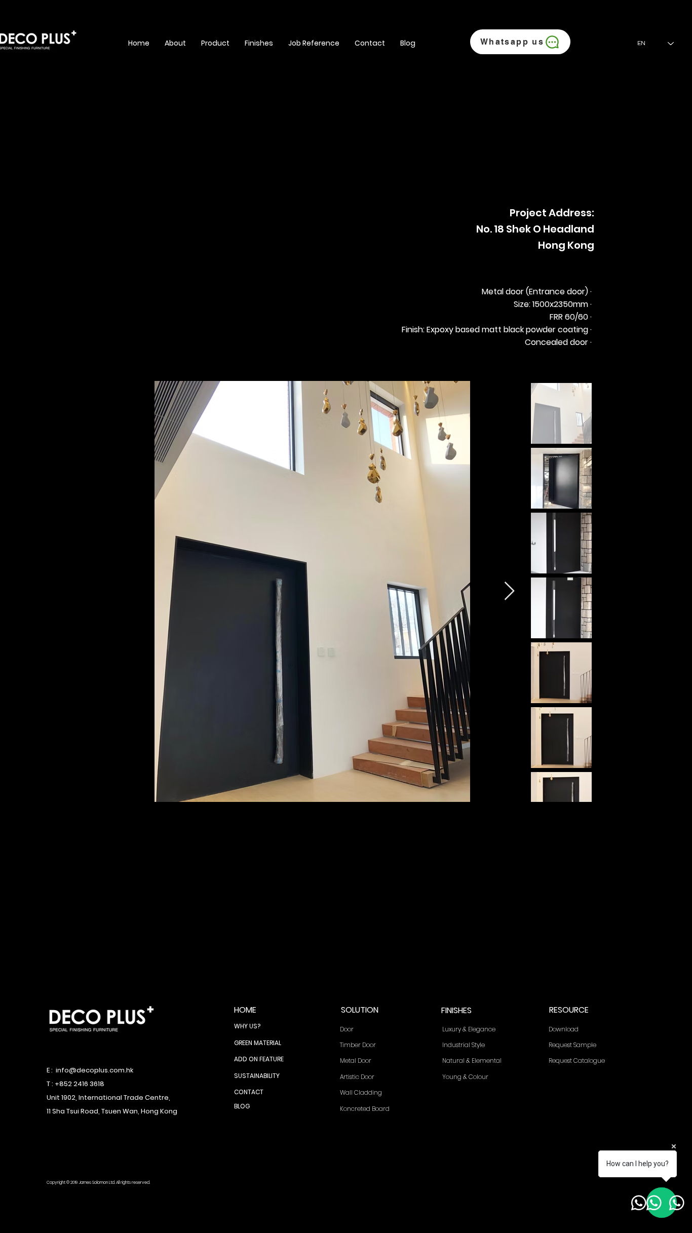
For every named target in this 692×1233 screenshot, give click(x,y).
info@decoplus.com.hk (94, 1070)
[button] (175, 43)
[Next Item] (509, 591)
